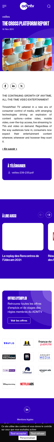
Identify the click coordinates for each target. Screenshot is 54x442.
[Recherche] (49, 6)
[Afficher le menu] (4, 6)
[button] (49, 215)
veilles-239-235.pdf (23, 172)
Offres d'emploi (17, 298)
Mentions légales (25, 419)
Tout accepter (18, 433)
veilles (6, 16)
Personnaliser (27, 437)
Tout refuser (37, 433)
